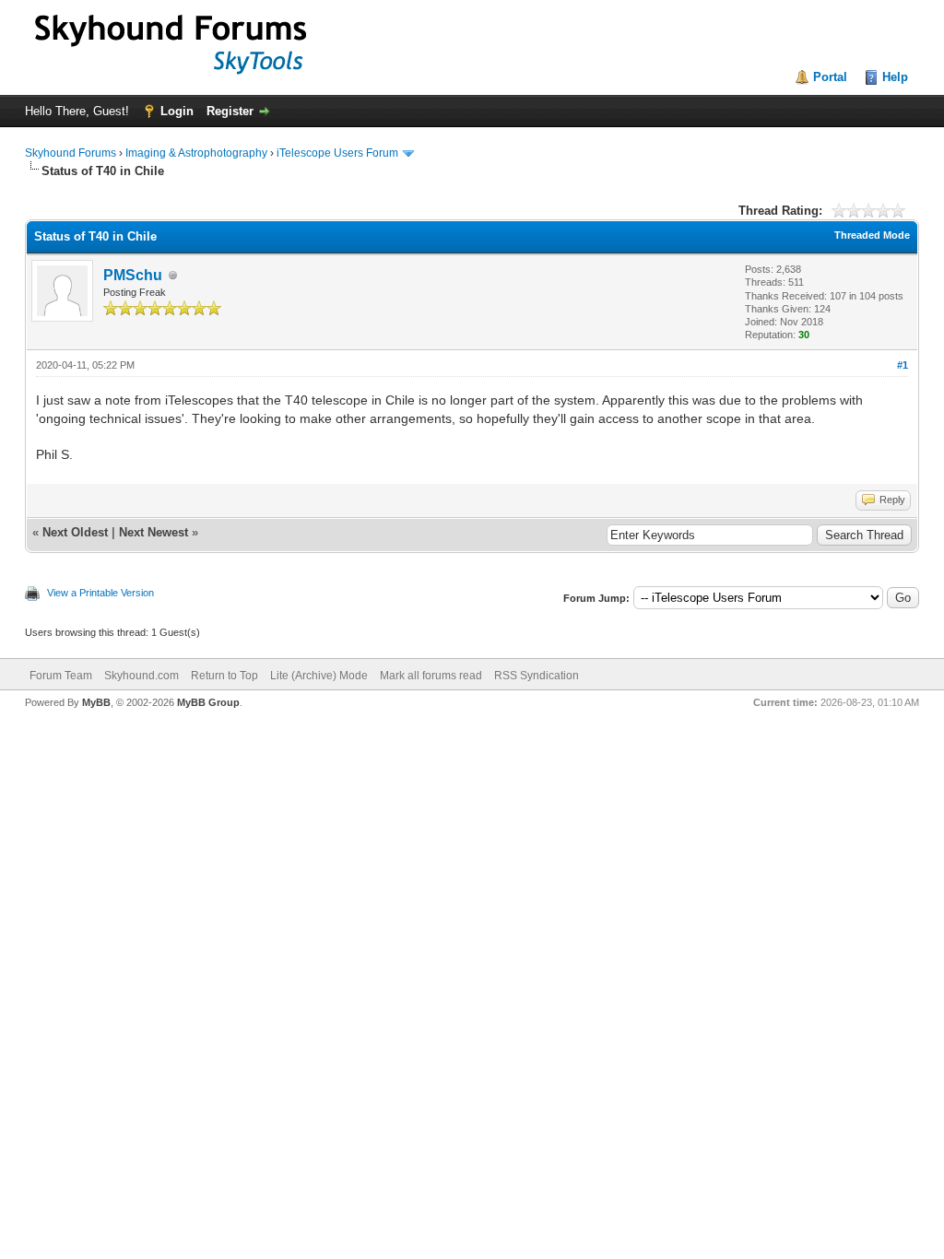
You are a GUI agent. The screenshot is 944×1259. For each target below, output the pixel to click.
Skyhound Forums (70, 153)
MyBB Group (208, 702)
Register (230, 111)
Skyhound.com (141, 675)
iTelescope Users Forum (337, 153)
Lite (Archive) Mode (319, 675)
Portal (830, 77)
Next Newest (153, 532)
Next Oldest (75, 532)
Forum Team (61, 675)
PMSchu (132, 275)
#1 (902, 365)
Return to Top (224, 675)
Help (895, 77)
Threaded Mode (872, 235)
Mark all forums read (431, 675)
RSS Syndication (536, 675)
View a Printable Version (100, 592)
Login (177, 111)
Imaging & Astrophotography (196, 153)
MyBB (96, 702)
